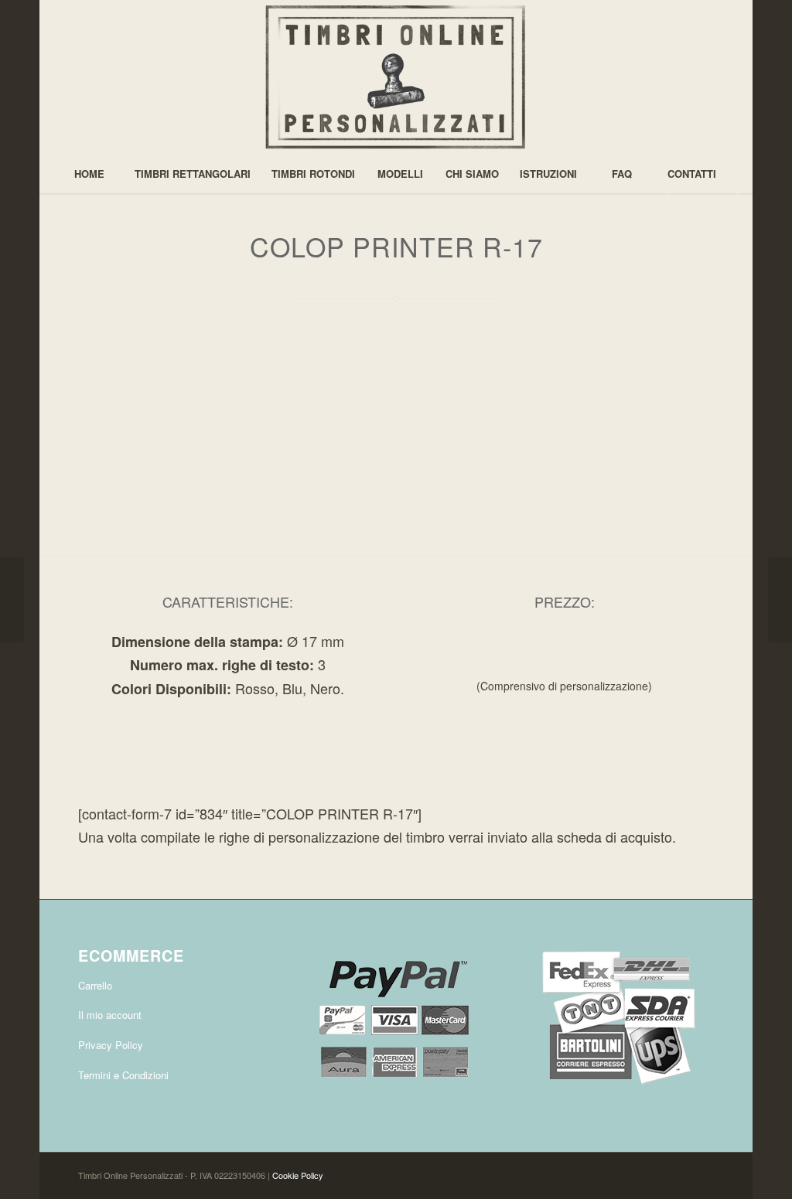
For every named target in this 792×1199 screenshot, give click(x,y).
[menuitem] (89, 174)
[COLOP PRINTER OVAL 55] (12, 599)
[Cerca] (703, 212)
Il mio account (110, 1014)
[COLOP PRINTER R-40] (780, 599)
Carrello (95, 985)
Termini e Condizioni (123, 1075)
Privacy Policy (110, 1044)
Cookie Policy (297, 1175)
